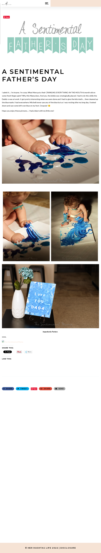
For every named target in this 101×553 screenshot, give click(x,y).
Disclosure (68, 548)
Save (35, 389)
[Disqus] (50, 425)
